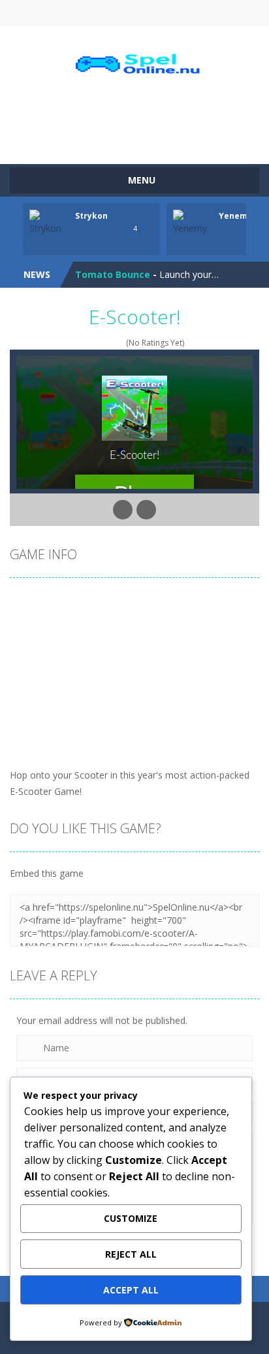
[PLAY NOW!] (49, 221)
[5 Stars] (120, 342)
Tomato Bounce (112, 274)
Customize (130, 1218)
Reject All (131, 1254)
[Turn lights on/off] (123, 509)
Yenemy (235, 215)
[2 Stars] (94, 342)
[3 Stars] (103, 342)
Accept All (131, 1290)
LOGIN (75, 13)
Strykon (91, 215)
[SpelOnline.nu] (135, 64)
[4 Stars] (111, 342)
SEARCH (134, 13)
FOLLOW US (193, 13)
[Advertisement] (139, 120)
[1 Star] (86, 342)
